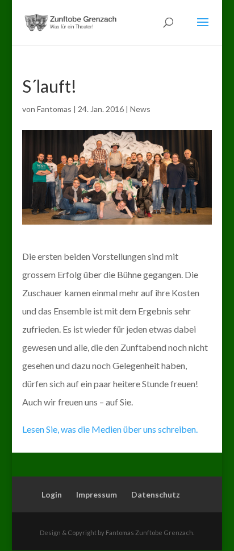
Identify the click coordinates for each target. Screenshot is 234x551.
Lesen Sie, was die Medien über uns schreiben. (110, 429)
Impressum (96, 494)
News (140, 109)
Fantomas (54, 109)
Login (51, 494)
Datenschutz (155, 494)
